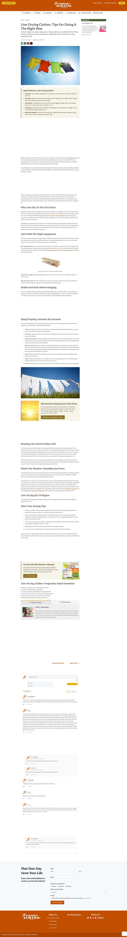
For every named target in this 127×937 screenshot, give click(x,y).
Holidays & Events (86, 12)
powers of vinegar (65, 456)
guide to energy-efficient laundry (60, 215)
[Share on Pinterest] (28, 43)
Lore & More (99, 12)
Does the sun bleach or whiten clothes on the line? (36, 595)
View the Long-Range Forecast (53, 417)
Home (22, 20)
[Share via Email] (22, 43)
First (52, 871)
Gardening (60, 12)
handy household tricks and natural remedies (59, 250)
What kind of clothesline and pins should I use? (35, 597)
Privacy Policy (86, 898)
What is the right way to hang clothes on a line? (35, 587)
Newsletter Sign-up (110, 3)
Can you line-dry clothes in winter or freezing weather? (37, 593)
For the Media (53, 921)
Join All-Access (30, 576)
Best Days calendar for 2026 (33, 490)
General (27, 20)
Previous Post (58, 663)
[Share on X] (31, 43)
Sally (37, 758)
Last (80, 871)
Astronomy (48, 12)
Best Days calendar (71, 488)
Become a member (9, 3)
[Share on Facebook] (25, 43)
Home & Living (72, 12)
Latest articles (97, 3)
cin (36, 840)
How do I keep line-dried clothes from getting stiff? (36, 591)
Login (121, 3)
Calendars (27, 12)
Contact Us (53, 928)
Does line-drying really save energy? (32, 589)
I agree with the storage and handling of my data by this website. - (71, 898)
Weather (37, 12)
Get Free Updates (57, 902)
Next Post (74, 663)
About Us (53, 915)
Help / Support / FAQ (53, 918)
